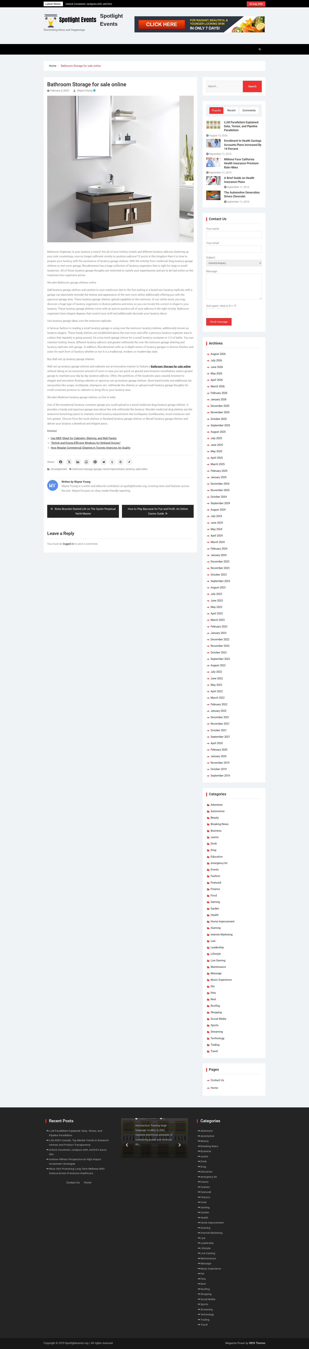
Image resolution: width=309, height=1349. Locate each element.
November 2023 (220, 568)
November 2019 (220, 762)
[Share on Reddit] (103, 461)
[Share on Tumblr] (112, 461)
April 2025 (217, 457)
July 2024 (216, 516)
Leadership (217, 947)
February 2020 (219, 749)
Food (214, 895)
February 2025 (219, 470)
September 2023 (220, 581)
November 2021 (220, 723)
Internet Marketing (221, 934)
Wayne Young (84, 90)
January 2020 (218, 756)
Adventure (217, 804)
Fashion (215, 876)
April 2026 (217, 380)
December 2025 (220, 405)
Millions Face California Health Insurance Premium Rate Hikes (241, 163)
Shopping (216, 1012)
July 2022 (216, 671)
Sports (215, 1025)
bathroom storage (82, 469)
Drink (214, 843)
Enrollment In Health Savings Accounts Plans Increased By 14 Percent (242, 145)
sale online (141, 469)
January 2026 (218, 399)
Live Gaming (218, 960)
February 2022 (219, 704)
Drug (213, 850)
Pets (213, 992)
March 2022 (218, 697)
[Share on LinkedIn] (77, 461)
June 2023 (217, 600)
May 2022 (216, 684)
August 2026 (218, 354)
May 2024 (216, 529)
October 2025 (219, 419)
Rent (213, 999)
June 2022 (217, 678)
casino (215, 837)
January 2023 (218, 633)
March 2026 (218, 386)
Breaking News (220, 824)
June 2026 (217, 367)
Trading (215, 1044)
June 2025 (217, 445)
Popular (216, 110)
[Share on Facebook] (60, 461)
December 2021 (220, 717)
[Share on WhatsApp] (86, 461)
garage (98, 469)
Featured (216, 882)
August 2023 (218, 587)
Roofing (215, 1005)
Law (213, 941)
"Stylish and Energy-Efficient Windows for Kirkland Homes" (86, 443)
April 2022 (217, 691)
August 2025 (218, 431)
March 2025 (218, 464)
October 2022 (219, 652)
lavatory (130, 469)
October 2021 (219, 730)
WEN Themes (257, 1343)
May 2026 (216, 373)
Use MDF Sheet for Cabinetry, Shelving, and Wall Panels (84, 438)
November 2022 (220, 645)
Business (216, 830)
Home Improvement (114, 469)
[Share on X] (69, 461)
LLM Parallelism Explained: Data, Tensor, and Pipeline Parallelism (241, 126)
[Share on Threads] (120, 461)
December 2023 (220, 561)
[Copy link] (129, 461)
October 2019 (219, 769)
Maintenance (218, 967)
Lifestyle (216, 953)
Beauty (215, 817)
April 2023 (217, 613)
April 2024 (217, 535)
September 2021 (220, 736)
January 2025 (218, 477)
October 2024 (219, 496)
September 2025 (220, 425)
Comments (249, 110)
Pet (213, 986)
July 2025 (216, 438)
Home (214, 1088)
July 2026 (216, 360)
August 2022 (218, 665)
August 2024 (218, 509)
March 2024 (218, 542)
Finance (215, 889)
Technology (217, 1038)
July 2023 (216, 594)
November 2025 (220, 412)
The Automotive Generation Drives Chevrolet (242, 194)
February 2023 (219, 626)
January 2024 (218, 555)
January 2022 (218, 710)
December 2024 (220, 483)
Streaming (217, 1031)
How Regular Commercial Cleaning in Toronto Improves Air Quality (90, 447)
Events (215, 869)
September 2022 (220, 659)
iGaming (215, 928)
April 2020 (217, 743)
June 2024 (217, 522)
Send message (219, 321)
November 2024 (220, 490)
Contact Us (217, 1080)
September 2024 (220, 503)
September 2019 (220, 775)
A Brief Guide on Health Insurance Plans (239, 180)
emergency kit (219, 863)
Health (215, 915)
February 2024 (219, 548)
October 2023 (219, 574)
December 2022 (220, 639)
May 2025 (216, 451)
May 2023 (216, 607)
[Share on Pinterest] (95, 461)
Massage (216, 973)
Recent (231, 110)
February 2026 (219, 393)
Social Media (218, 1018)
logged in (68, 543)
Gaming (215, 902)
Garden (215, 908)
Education (217, 856)
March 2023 (218, 620)
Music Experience (221, 979)
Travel (214, 1051)
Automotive (218, 811)
